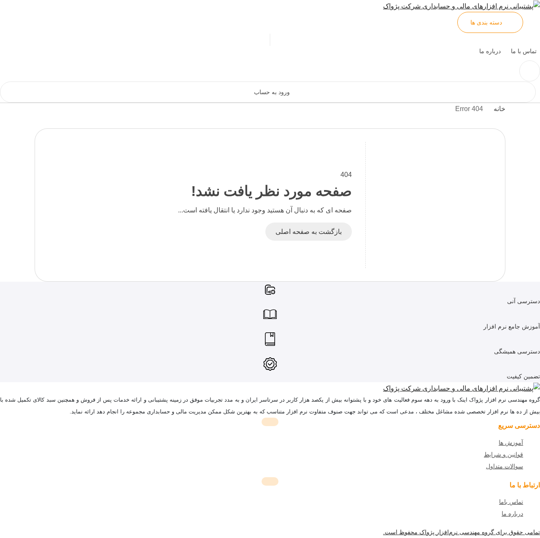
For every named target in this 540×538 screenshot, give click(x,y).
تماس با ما (524, 51)
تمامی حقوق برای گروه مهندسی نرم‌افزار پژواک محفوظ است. (461, 532)
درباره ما (490, 51)
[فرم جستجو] (529, 71)
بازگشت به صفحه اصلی (308, 231)
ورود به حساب (272, 92)
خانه (499, 108)
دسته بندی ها (486, 22)
